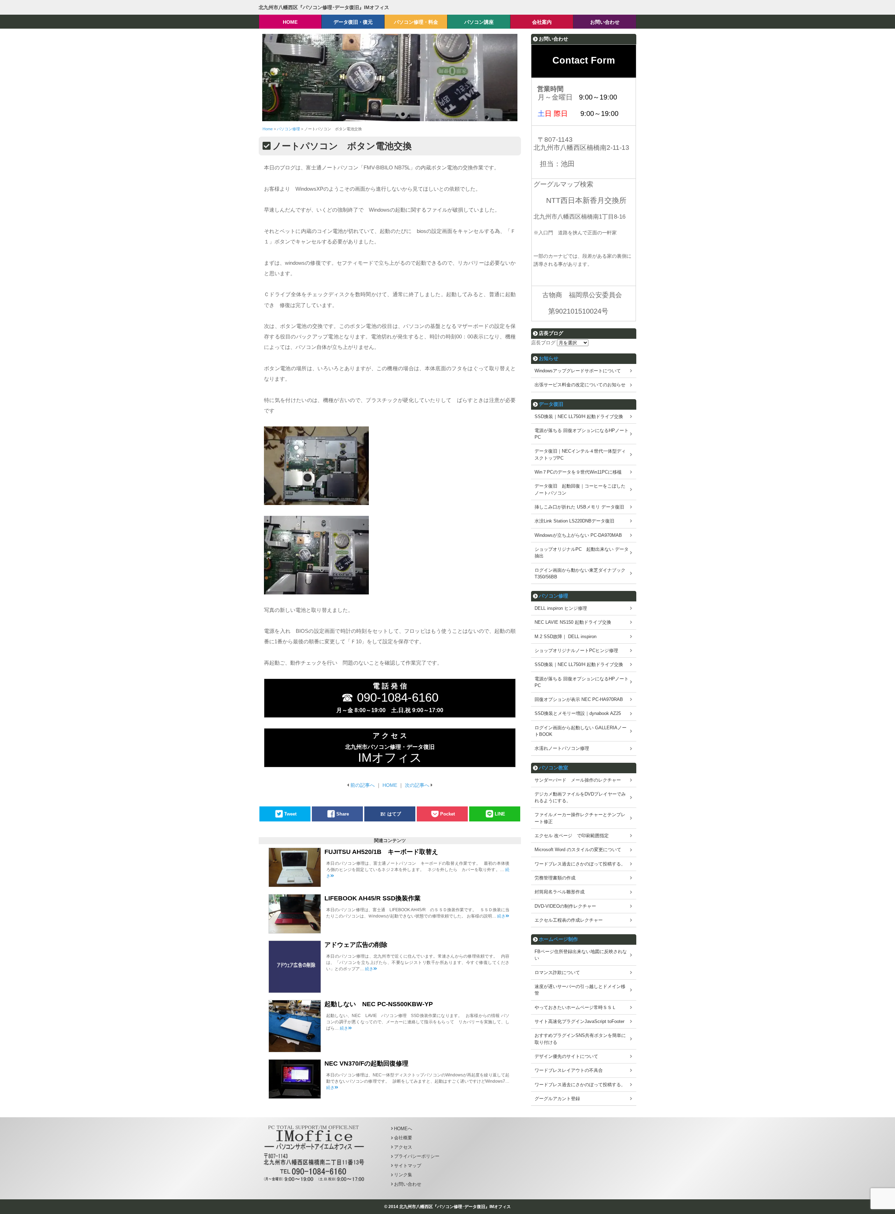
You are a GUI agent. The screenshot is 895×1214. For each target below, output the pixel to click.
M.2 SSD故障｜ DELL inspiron (565, 636)
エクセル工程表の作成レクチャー (569, 920)
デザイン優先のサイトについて (566, 1056)
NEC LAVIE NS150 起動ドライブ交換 (573, 622)
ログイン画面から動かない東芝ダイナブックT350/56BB (580, 573)
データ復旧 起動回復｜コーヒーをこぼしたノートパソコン (580, 489)
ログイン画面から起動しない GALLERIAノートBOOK (580, 731)
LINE (500, 814)
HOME (389, 785)
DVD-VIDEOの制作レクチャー (565, 906)
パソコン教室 (553, 767)
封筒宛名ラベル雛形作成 (560, 891)
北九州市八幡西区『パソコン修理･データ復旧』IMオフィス (324, 7)
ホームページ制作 (558, 939)
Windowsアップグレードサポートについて (578, 370)
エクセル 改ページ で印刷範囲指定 (572, 835)
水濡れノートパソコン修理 (562, 748)
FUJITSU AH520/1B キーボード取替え (381, 851)
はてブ (394, 814)
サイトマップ (407, 1165)
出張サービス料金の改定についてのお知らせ (580, 384)
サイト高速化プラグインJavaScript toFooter (579, 1021)
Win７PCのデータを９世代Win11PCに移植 (578, 472)
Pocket (447, 814)
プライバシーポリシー (416, 1156)
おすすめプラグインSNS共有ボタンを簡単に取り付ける (580, 1039)
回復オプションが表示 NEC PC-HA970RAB (579, 699)
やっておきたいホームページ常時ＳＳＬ (575, 1007)
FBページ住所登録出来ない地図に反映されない (581, 955)
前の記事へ (362, 785)
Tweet (290, 814)
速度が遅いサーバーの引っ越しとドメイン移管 (580, 990)
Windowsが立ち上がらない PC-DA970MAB (578, 535)
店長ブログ (543, 342)
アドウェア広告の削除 (355, 944)
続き (501, 916)
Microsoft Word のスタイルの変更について (578, 849)
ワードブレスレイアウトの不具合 (569, 1070)
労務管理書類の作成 (555, 877)
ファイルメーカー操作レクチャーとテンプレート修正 (580, 818)
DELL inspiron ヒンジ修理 (561, 608)
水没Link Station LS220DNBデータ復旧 (574, 521)
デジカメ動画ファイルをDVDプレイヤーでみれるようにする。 (580, 797)
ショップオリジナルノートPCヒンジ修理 (576, 650)
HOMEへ (403, 1128)
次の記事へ (417, 785)
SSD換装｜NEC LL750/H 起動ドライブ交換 (579, 416)
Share (342, 814)
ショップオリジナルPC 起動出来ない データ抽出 (582, 552)
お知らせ (548, 358)
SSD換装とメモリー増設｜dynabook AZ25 (578, 713)
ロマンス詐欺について (557, 972)
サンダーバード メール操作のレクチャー (578, 780)
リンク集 (403, 1174)
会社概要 (403, 1137)
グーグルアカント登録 (557, 1098)
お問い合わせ (407, 1184)
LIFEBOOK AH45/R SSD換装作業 (372, 898)
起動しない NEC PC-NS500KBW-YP (378, 1004)
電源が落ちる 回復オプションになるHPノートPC (582, 434)
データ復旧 (551, 404)
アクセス (403, 1147)
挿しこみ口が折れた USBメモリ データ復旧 (579, 507)
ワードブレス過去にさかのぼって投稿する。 (580, 863)
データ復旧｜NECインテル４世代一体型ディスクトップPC (580, 454)
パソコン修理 (553, 596)
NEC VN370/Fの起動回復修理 (366, 1063)
